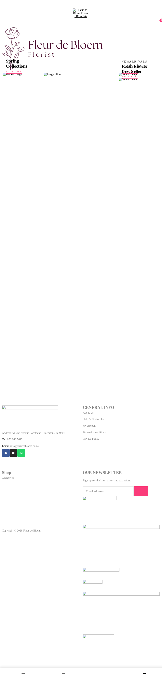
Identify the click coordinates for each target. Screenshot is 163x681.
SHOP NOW (14, 71)
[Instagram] (13, 453)
